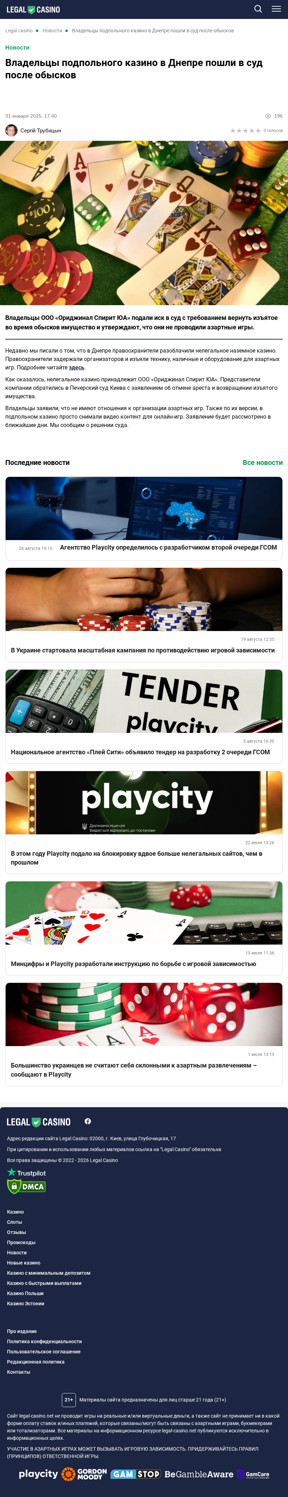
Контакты (18, 1372)
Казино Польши (25, 1293)
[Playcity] (38, 1475)
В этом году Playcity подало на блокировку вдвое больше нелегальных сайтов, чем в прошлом (136, 858)
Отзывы (16, 1232)
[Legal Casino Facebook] (87, 1122)
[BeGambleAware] (199, 1475)
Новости (17, 48)
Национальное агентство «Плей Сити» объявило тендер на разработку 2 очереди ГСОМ (140, 752)
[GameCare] (253, 1475)
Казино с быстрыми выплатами (44, 1283)
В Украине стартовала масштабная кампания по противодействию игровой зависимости (143, 650)
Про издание (22, 1331)
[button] (258, 9)
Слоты (14, 1222)
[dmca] (144, 1187)
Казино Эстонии (25, 1303)
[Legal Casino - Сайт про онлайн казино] (30, 10)
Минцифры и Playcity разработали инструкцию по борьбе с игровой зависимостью (133, 963)
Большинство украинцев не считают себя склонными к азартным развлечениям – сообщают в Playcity (134, 1070)
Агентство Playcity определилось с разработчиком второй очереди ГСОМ (168, 547)
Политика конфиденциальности (44, 1341)
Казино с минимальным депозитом (49, 1273)
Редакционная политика (36, 1362)
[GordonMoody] (84, 1475)
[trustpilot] (144, 1173)
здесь (76, 367)
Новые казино (23, 1263)
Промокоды (21, 1242)
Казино (15, 1212)
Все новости (263, 462)
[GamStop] (135, 1475)
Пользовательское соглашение (44, 1351)
